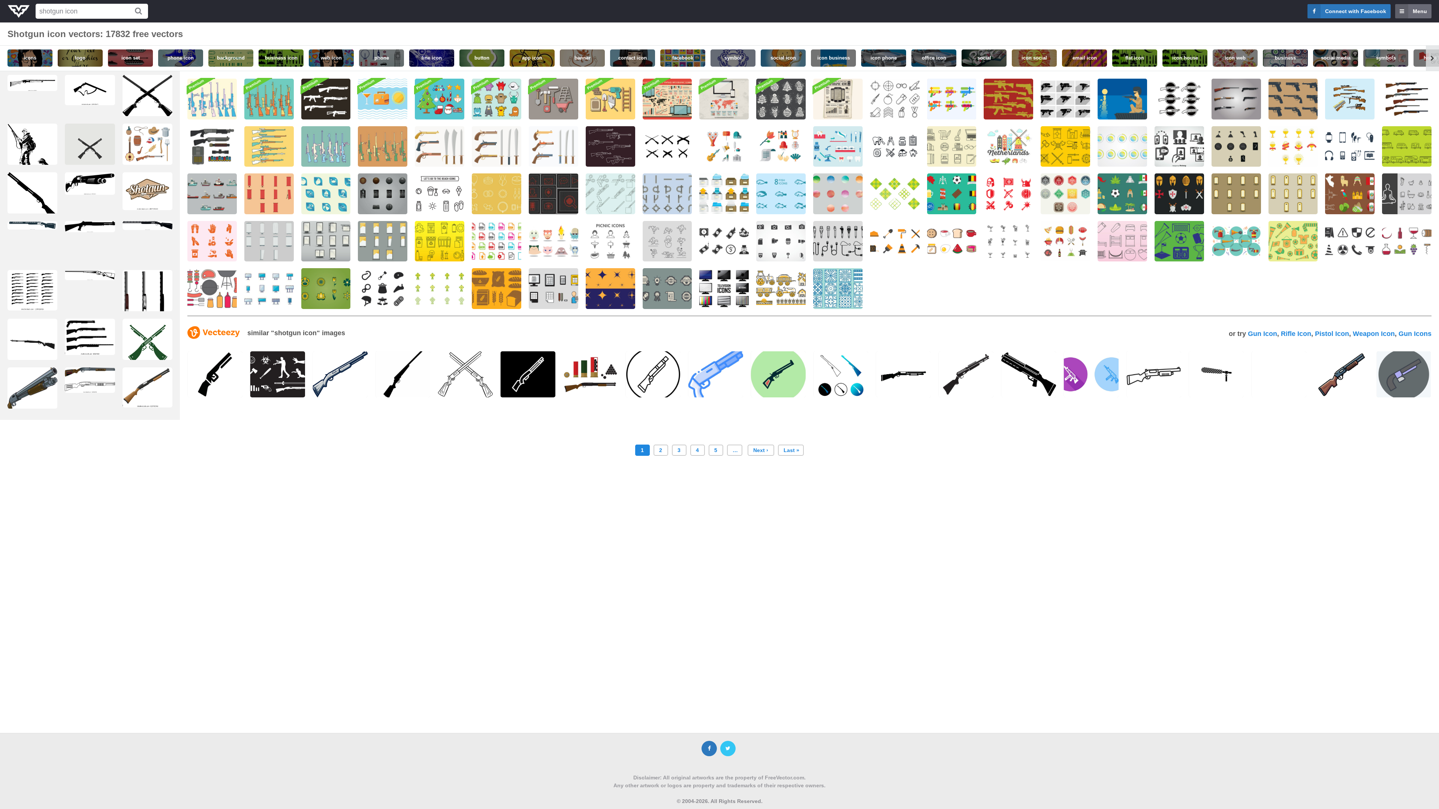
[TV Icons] (724, 288)
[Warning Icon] (1350, 241)
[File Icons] (496, 241)
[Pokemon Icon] (553, 241)
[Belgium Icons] (952, 193)
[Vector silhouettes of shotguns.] (90, 337)
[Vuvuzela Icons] (1236, 241)
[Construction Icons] (895, 241)
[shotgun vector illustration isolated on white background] (147, 387)
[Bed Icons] (1122, 241)
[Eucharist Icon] (1293, 146)
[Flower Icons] (326, 288)
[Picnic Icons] (610, 241)
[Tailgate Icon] (1065, 241)
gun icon (1262, 333)
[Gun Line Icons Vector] (610, 146)
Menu (1420, 11)
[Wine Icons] (1407, 241)
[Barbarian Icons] (1065, 146)
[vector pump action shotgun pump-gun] (32, 393)
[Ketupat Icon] (895, 193)
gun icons (1415, 333)
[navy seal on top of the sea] (1122, 99)
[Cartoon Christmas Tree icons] (439, 99)
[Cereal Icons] (496, 288)
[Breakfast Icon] (952, 241)
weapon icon (1374, 333)
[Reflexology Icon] (1407, 193)
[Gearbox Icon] (1236, 146)
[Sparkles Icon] (610, 288)
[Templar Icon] (1179, 193)
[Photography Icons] (781, 241)
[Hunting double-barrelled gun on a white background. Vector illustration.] (147, 225)
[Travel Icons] (382, 99)
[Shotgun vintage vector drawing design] (147, 191)
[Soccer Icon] (1179, 241)
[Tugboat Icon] (212, 193)
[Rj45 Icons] (838, 241)
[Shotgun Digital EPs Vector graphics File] (32, 198)
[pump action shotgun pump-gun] (90, 380)
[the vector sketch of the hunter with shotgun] (32, 154)
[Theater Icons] (724, 146)
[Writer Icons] (952, 146)
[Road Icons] (667, 193)
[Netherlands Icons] (1008, 146)
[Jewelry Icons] (496, 193)
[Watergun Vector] (952, 99)
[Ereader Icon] (1350, 146)
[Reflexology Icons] (212, 241)
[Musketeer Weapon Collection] (439, 146)
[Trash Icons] (439, 241)
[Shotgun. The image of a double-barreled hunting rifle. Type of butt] (90, 275)
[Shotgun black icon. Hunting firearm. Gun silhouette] (32, 225)
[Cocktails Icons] (1008, 241)
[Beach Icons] (439, 193)
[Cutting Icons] (610, 193)
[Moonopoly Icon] (724, 241)
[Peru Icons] (1350, 193)
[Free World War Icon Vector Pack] (895, 99)
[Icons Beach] (326, 193)
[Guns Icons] (1008, 99)
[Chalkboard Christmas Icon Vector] (781, 99)
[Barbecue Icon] (212, 288)
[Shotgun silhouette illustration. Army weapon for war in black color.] (90, 226)
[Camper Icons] (1407, 146)
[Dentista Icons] (838, 146)
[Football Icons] (1293, 241)
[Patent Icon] (667, 288)
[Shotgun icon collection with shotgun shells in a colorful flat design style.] (590, 374)
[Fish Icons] (781, 193)
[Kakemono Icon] (269, 193)
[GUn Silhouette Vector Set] (326, 99)
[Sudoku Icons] (553, 288)
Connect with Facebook (1355, 11)
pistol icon (1332, 333)
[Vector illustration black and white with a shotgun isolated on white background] (90, 183)
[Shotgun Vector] (212, 99)
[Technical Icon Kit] (724, 99)
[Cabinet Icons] (724, 193)
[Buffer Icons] (1122, 146)
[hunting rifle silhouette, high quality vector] (90, 90)
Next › (760, 450)
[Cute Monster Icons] (496, 99)
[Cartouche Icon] (1236, 193)
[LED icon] (553, 193)
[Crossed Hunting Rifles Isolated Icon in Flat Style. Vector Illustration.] (147, 97)
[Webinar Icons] (1179, 146)
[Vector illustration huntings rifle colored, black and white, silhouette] (147, 307)
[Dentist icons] (895, 146)
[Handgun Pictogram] (1293, 99)
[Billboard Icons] (269, 288)
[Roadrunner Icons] (667, 241)
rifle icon (1296, 333)
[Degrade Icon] (838, 193)
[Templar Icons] (1008, 193)
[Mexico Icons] (1122, 193)
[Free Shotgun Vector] (1236, 99)
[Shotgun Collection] (1350, 99)
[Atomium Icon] (1065, 193)
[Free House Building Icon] (553, 99)
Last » (791, 450)
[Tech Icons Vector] (667, 99)
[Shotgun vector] (1179, 99)
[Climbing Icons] (382, 288)
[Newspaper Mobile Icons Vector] (838, 99)
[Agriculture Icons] (781, 288)
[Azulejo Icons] (838, 288)
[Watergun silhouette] (1065, 99)
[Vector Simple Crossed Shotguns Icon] (90, 151)
